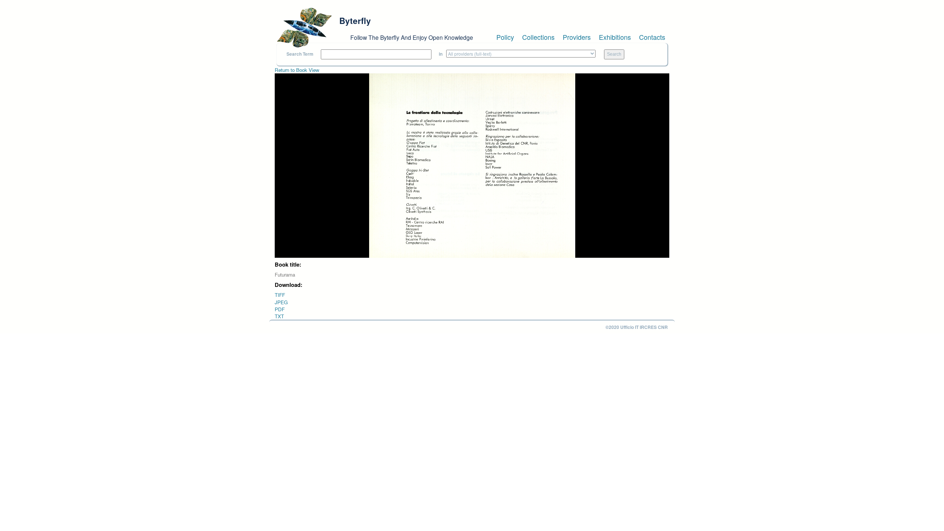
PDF (280, 309)
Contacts (652, 37)
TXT (279, 316)
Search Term (300, 54)
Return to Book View (297, 69)
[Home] (304, 27)
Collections (538, 37)
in (440, 54)
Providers (577, 37)
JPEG (281, 302)
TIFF (280, 294)
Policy (505, 37)
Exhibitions (615, 37)
